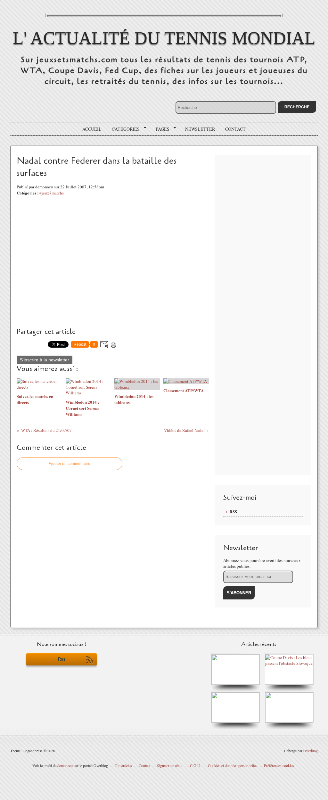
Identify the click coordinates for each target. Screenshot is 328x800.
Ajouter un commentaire (69, 463)
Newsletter (200, 129)
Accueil (92, 129)
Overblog (310, 750)
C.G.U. (195, 765)
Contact (235, 129)
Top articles (123, 765)
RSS (233, 512)
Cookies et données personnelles (232, 765)
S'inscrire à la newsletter (44, 359)
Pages (160, 129)
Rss (61, 659)
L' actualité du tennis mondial (164, 38)
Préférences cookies (279, 765)
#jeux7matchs (51, 193)
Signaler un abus (170, 765)
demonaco (65, 765)
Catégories (123, 129)
